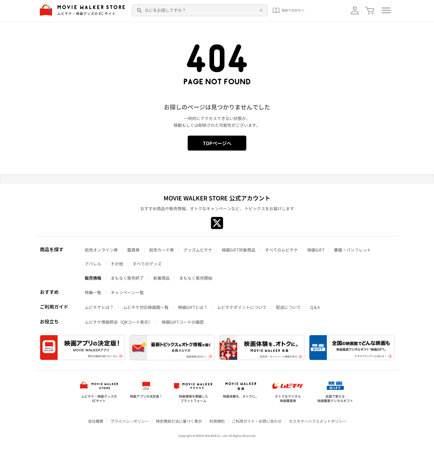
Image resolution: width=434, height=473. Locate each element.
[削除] (260, 10)
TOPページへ (217, 143)
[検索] (139, 10)
